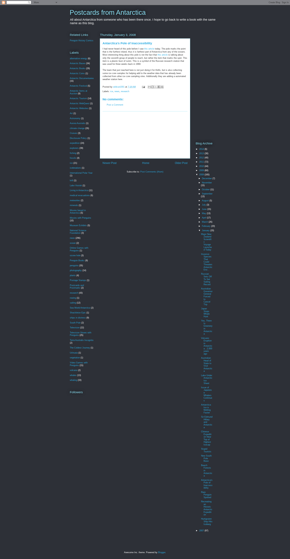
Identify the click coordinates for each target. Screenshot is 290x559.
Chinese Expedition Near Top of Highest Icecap (206, 438)
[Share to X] (155, 87)
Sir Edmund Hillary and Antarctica (206, 422)
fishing (73, 153)
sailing (73, 302)
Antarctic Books (77, 68)
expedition (75, 143)
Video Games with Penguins (79, 364)
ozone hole (75, 255)
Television (75, 327)
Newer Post (109, 163)
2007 (202, 530)
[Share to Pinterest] (162, 87)
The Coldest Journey (80, 347)
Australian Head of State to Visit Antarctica (206, 364)
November (207, 182)
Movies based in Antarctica (78, 211)
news (116, 91)
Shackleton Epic (78, 312)
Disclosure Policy (78, 138)
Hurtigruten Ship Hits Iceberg (206, 521)
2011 (202, 162)
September (207, 193)
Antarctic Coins (77, 73)
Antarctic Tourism (78, 98)
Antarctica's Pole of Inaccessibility (206, 484)
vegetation (75, 357)
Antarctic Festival (78, 86)
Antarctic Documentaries (82, 78)
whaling (73, 380)
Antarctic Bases (77, 63)
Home (145, 163)
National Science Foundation (78, 231)
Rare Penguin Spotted (206, 495)
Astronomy (75, 118)
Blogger (161, 552)
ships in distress (78, 317)
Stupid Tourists (206, 450)
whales (73, 375)
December (207, 178)
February (206, 226)
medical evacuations (80, 195)
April (204, 217)
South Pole (75, 322)
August (205, 200)
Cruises (73, 133)
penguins (74, 265)
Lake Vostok (76, 185)
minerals (74, 205)
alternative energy (78, 58)
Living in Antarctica (79, 190)
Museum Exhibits (78, 225)
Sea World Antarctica (80, 308)
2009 (202, 170)
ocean (73, 243)
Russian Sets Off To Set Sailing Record (206, 279)
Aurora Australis (77, 123)
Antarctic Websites (79, 108)
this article (149, 48)
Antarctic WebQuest (79, 103)
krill (71, 180)
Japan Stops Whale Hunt (205, 312)
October (206, 189)
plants (73, 275)
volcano (73, 370)
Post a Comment (115, 105)
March (205, 222)
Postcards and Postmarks (77, 286)
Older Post (181, 163)
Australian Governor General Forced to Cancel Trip (206, 296)
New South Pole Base (206, 458)
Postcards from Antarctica (108, 12)
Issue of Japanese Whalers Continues (206, 394)
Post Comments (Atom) (151, 171)
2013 (202, 153)
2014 (202, 149)
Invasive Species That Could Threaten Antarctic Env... (206, 262)
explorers (74, 148)
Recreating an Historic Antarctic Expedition (206, 508)
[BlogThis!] (152, 87)
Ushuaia (74, 352)
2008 (202, 174)
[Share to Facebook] (159, 87)
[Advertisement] (145, 135)
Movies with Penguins (80, 218)
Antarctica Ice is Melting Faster (206, 408)
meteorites (75, 200)
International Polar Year (81, 173)
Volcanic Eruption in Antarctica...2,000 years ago (206, 346)
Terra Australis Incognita (81, 340)
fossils (73, 158)
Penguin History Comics (81, 40)
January (206, 230)
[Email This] (149, 87)
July (204, 205)
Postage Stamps (78, 280)
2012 (202, 157)
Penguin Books (77, 260)
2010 (202, 166)
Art (71, 113)
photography (76, 270)
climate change (77, 128)
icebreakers (75, 168)
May (204, 213)
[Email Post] (143, 87)
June (204, 209)
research (125, 91)
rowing (73, 298)
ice (111, 91)
